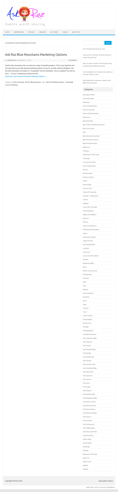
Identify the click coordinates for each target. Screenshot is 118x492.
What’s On (76, 32)
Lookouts (86, 248)
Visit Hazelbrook (88, 357)
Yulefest (85, 469)
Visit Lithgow (87, 390)
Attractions (86, 117)
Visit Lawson (87, 379)
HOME (7, 32)
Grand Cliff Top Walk (90, 207)
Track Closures (88, 315)
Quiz (84, 285)
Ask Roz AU (12, 60)
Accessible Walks (88, 98)
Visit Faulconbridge (89, 349)
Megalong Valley (88, 263)
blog (84, 132)
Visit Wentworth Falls (90, 431)
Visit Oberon (87, 417)
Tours (85, 312)
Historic (85, 222)
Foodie (85, 199)
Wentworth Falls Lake (90, 454)
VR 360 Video (87, 443)
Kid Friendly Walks (89, 244)
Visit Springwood (88, 424)
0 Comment (72, 60)
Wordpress (111, 487)
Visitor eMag (87, 439)
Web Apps (42, 32)
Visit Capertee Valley (90, 338)
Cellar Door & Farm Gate (91, 154)
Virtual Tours (87, 323)
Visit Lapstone (87, 375)
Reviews (85, 289)
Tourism (85, 308)
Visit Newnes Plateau (90, 413)
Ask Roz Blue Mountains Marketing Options (36, 54)
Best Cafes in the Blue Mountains (94, 124)
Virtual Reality (87, 319)
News (85, 267)
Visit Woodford (88, 435)
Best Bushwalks (88, 121)
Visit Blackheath (88, 330)
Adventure (86, 102)
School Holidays (88, 293)
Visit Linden (86, 387)
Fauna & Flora (87, 188)
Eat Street (54, 32)
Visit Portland (87, 420)
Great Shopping (88, 211)
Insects (85, 233)
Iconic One (89, 487)
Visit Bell (85, 327)
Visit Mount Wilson (89, 409)
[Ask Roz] (25, 25)
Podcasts (86, 278)
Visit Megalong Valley (90, 398)
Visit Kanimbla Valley (90, 368)
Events (85, 181)
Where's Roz (87, 461)
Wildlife (85, 465)
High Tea (86, 218)
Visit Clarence (87, 342)
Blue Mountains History (90, 139)
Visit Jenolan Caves (89, 364)
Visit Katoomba (88, 372)
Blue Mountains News (90, 143)
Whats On (86, 458)
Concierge (86, 158)
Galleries (86, 203)
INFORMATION (19, 32)
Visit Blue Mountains (89, 334)
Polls (84, 282)
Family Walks (87, 184)
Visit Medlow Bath (89, 394)
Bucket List (86, 147)
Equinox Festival (88, 177)
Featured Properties (89, 192)
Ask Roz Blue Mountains (33, 82)
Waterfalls (86, 446)
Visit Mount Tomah (89, 402)
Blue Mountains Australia (91, 136)
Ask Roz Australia (18, 82)
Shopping (86, 297)
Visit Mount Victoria (89, 405)
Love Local (86, 252)
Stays (84, 304)
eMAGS (65, 32)
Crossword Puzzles (89, 162)
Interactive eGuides (89, 237)
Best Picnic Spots (88, 128)
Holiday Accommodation (91, 229)
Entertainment (87, 173)
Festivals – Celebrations (91, 196)
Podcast (31, 32)
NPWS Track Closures (90, 271)
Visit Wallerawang (89, 428)
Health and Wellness (89, 214)
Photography (87, 274)
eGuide (85, 169)
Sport (85, 300)
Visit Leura (86, 383)
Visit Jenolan (87, 360)
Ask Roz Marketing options (55, 82)
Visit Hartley (87, 353)
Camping (86, 151)
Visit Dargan (87, 345)
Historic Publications (90, 226)
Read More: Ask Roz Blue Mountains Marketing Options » (25, 76)
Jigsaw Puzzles (88, 240)
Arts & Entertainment (90, 106)
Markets (85, 259)
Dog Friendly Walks (89, 166)
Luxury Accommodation (91, 256)
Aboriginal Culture (89, 94)
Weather (86, 450)
